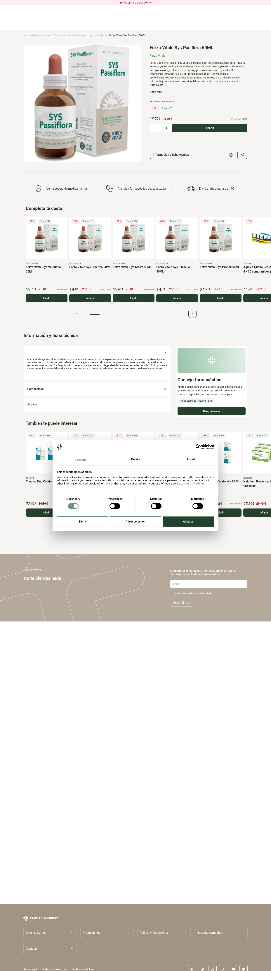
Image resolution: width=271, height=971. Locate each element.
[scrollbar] (135, 314)
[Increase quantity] (166, 128)
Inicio (26, 35)
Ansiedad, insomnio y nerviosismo (87, 35)
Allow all (188, 521)
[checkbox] (171, 593)
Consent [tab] (80, 459)
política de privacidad (198, 593)
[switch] (115, 506)
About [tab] (191, 459)
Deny (82, 521)
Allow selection (136, 521)
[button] (107, 933)
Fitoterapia (59, 35)
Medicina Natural (41, 35)
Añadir (47, 298)
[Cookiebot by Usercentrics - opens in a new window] (198, 447)
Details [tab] (135, 459)
